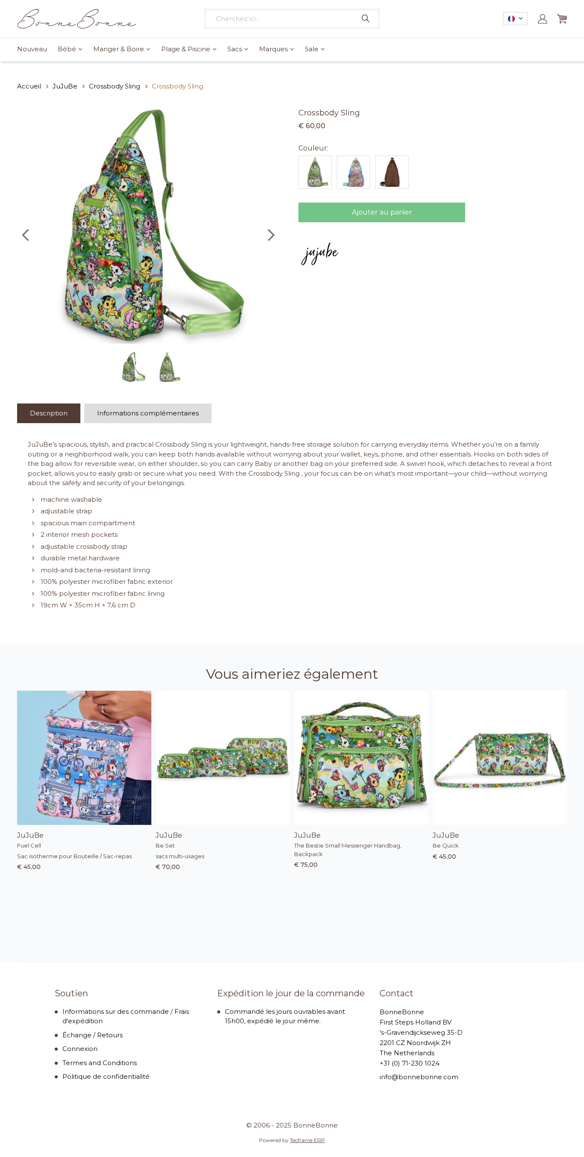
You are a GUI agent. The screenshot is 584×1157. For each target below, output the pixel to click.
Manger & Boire (118, 49)
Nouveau (32, 49)
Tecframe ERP (307, 1140)
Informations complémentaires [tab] (148, 413)
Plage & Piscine (185, 49)
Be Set (165, 845)
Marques (273, 49)
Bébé (67, 49)
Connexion (79, 1049)
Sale (312, 49)
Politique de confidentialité (106, 1076)
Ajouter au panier (382, 212)
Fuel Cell (29, 845)
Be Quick (446, 845)
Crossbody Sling (114, 86)
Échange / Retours (92, 1035)
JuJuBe (65, 86)
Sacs (234, 49)
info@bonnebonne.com (419, 1077)
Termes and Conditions (99, 1063)
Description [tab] (49, 413)
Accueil (29, 86)
